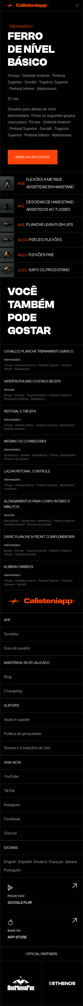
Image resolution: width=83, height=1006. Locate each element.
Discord (10, 833)
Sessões (11, 634)
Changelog (13, 691)
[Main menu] (77, 5)
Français (56, 862)
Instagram (12, 805)
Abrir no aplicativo (32, 157)
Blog (8, 677)
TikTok (9, 791)
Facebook (12, 819)
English (10, 862)
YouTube (11, 776)
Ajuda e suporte (17, 720)
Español (25, 862)
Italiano (71, 862)
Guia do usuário (17, 648)
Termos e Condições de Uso (27, 748)
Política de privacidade (22, 734)
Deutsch (40, 862)
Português (12, 870)
